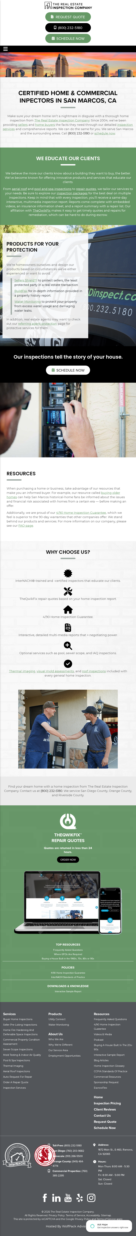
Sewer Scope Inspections (18, 1049)
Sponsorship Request (106, 1082)
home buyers (45, 125)
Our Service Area (58, 1050)
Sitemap (106, 1215)
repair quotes (86, 189)
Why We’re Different (60, 1044)
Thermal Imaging (13, 1065)
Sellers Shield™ (25, 280)
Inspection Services (14, 1087)
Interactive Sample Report (68, 991)
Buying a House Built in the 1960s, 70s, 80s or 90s (68, 958)
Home (98, 1097)
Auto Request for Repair (17, 1076)
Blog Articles (101, 1060)
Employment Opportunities (64, 1055)
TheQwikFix (42, 210)
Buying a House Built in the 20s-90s (113, 1047)
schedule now (69, 38)
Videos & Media (103, 1034)
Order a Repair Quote (15, 1082)
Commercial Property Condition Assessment (21, 1041)
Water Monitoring (27, 302)
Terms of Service (75, 1215)
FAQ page (25, 526)
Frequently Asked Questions (68, 950)
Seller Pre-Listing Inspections (20, 1024)
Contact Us (102, 1115)
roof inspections (94, 671)
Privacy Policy (57, 1215)
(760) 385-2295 (70, 1173)
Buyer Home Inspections (17, 1019)
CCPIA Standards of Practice (110, 1071)
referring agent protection (37, 324)
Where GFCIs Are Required (68, 954)
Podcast (98, 1039)
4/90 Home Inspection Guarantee (81, 513)
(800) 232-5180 (69, 27)
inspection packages (72, 193)
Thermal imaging (22, 671)
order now (68, 859)
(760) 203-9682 (68, 1151)
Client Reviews (105, 1109)
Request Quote (70, 16)
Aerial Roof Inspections (16, 1071)
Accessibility (93, 1215)
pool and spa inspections (52, 189)
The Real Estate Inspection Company (62, 120)
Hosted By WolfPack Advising (68, 1226)
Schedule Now (105, 1128)
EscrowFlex (100, 1087)
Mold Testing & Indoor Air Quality (22, 1054)
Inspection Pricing (107, 1103)
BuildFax (21, 291)
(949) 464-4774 (68, 1163)
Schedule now (69, 370)
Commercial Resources (107, 1076)
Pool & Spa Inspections (16, 1060)
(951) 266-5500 (68, 1156)
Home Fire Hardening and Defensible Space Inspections (20, 1032)
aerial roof (19, 189)
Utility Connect (57, 1019)
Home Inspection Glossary (109, 1065)
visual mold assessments (55, 671)
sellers (23, 125)
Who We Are (55, 1039)
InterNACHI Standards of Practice (68, 977)
